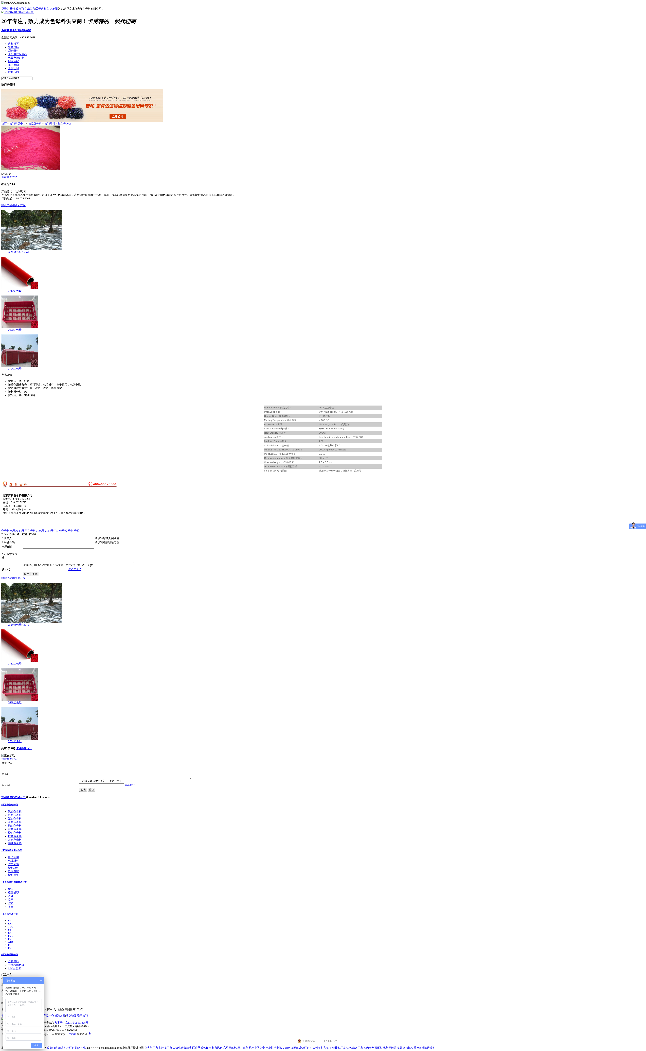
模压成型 (13, 892)
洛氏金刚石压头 (373, 1047)
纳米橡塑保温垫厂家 (297, 1047)
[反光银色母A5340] (31, 249)
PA (9, 932)
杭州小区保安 (257, 1047)
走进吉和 (13, 68)
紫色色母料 (15, 818)
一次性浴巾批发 (275, 1047)
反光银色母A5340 (18, 252)
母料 (70, 530)
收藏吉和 (18, 8)
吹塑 (10, 899)
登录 (4, 8)
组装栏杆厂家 (66, 1047)
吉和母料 (49, 123)
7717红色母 (15, 290)
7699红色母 (15, 329)
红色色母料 (15, 836)
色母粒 (14, 530)
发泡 (10, 889)
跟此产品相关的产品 (13, 205)
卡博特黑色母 (16, 965)
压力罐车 (242, 1047)
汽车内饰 (13, 864)
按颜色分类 (12, 804)
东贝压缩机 (230, 1047)
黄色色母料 (15, 829)
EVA (10, 923)
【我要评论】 (24, 748)
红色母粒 (62, 530)
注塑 (10, 903)
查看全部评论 (9, 759)
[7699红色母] (19, 327)
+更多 (4, 804)
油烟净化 (80, 1047)
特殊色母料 (15, 843)
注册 (10, 8)
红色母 (40, 530)
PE (9, 947)
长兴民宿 (217, 1047)
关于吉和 (41, 8)
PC (9, 938)
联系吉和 (13, 72)
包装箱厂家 (165, 1047)
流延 (10, 896)
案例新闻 (13, 64)
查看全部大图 (9, 177)
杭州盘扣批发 (405, 1047)
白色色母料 (15, 815)
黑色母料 (13, 47)
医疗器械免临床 (201, 1047)
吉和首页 (13, 43)
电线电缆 (13, 871)
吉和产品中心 (17, 123)
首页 (4, 123)
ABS (10, 941)
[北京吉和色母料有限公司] (17, 12)
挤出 (10, 906)
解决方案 (13, 61)
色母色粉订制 (16, 57)
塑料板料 (13, 867)
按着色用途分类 (14, 850)
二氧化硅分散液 (182, 1047)
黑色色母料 (15, 811)
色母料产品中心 (17, 54)
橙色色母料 (15, 832)
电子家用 (13, 857)
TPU (10, 926)
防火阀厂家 (151, 1047)
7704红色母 (15, 368)
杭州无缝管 (390, 1047)
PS (9, 929)
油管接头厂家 (338, 1047)
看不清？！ (74, 569)
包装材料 (13, 860)
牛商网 (72, 1034)
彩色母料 (13, 50)
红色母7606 (64, 123)
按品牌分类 (35, 123)
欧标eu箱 (52, 1047)
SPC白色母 (14, 968)
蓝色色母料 (15, 822)
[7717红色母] (19, 288)
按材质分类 (12, 914)
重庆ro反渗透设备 (424, 1047)
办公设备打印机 (319, 1047)
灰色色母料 (15, 839)
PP (9, 944)
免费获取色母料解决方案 (16, 30)
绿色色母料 (15, 825)
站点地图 (52, 8)
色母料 (5, 530)
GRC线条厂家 (354, 1047)
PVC (10, 920)
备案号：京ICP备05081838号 (71, 1022)
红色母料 (50, 530)
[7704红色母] (19, 366)
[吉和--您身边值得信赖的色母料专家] (82, 121)
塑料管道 (13, 874)
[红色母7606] (30, 168)
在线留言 (29, 8)
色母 (21, 530)
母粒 (76, 530)
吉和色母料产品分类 (13, 797)
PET (10, 935)
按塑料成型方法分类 (17, 882)
